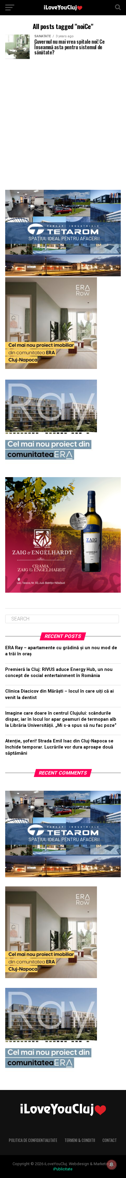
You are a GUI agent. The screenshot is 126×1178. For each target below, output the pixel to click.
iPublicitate (62, 1169)
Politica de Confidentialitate (33, 1140)
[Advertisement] (63, 122)
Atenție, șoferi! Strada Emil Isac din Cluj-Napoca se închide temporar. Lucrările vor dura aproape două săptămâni (59, 747)
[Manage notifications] (112, 1164)
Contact (109, 1140)
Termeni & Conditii (80, 1140)
